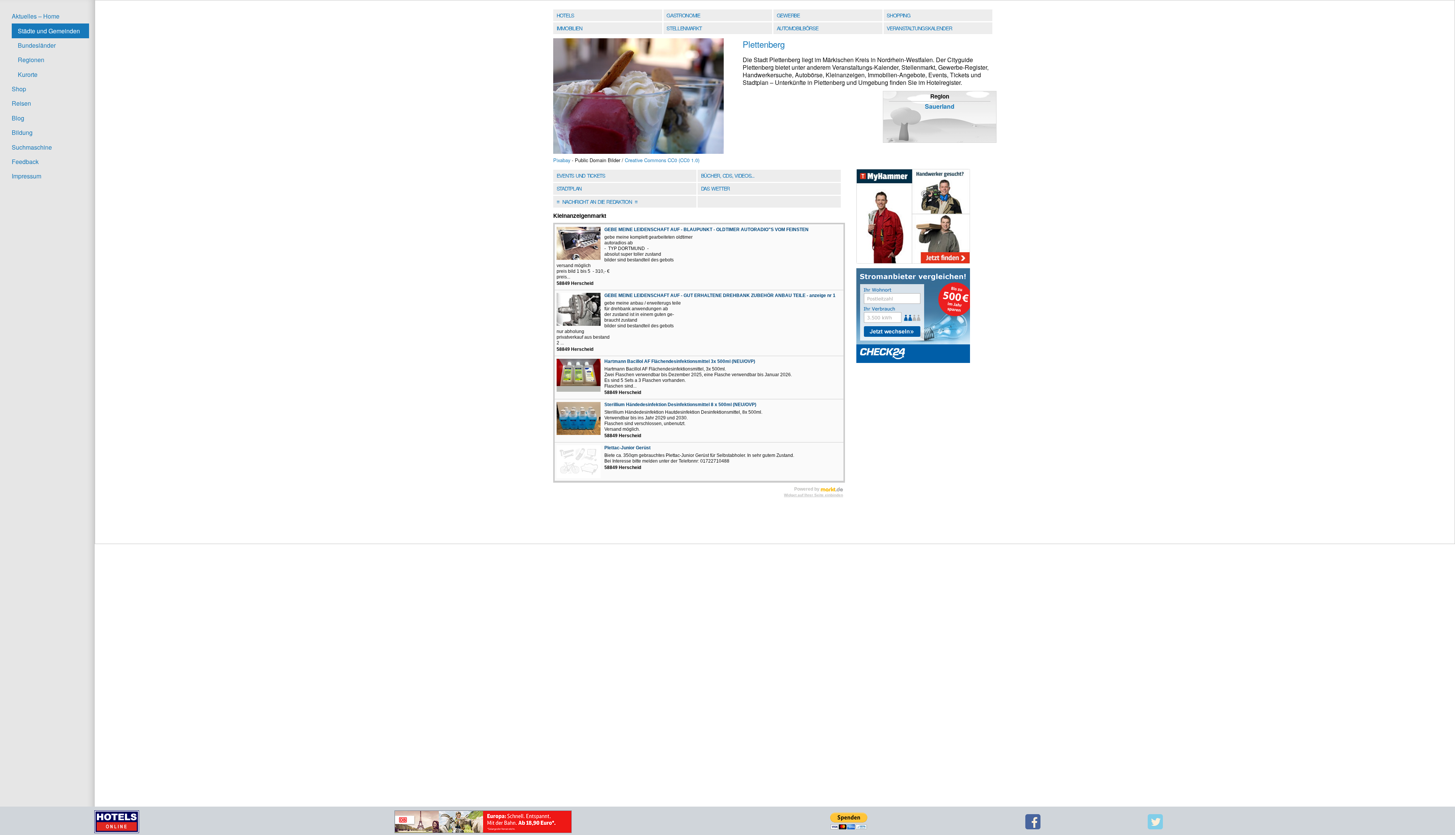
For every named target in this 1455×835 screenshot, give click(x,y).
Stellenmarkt (683, 28)
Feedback (25, 161)
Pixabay (561, 160)
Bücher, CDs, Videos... (727, 175)
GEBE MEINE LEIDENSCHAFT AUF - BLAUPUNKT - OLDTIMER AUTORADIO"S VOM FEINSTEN (706, 229)
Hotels (565, 15)
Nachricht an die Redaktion (597, 201)
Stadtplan (569, 188)
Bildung (22, 132)
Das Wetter (715, 188)
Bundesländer (37, 45)
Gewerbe (788, 15)
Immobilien (569, 28)
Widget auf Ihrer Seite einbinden (813, 495)
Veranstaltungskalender (919, 28)
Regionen (31, 59)
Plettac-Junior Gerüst (627, 447)
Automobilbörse (797, 28)
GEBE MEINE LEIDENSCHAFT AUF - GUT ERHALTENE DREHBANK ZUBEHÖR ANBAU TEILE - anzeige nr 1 (719, 295)
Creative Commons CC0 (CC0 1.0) (662, 160)
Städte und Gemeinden (49, 31)
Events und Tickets (581, 175)
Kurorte (28, 74)
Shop (19, 88)
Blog (18, 118)
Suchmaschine (32, 147)
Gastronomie (683, 15)
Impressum (26, 176)
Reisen (21, 103)
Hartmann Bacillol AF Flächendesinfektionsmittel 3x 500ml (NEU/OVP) (679, 361)
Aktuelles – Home (35, 16)
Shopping (898, 15)
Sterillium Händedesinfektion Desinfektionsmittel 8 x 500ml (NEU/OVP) (680, 404)
